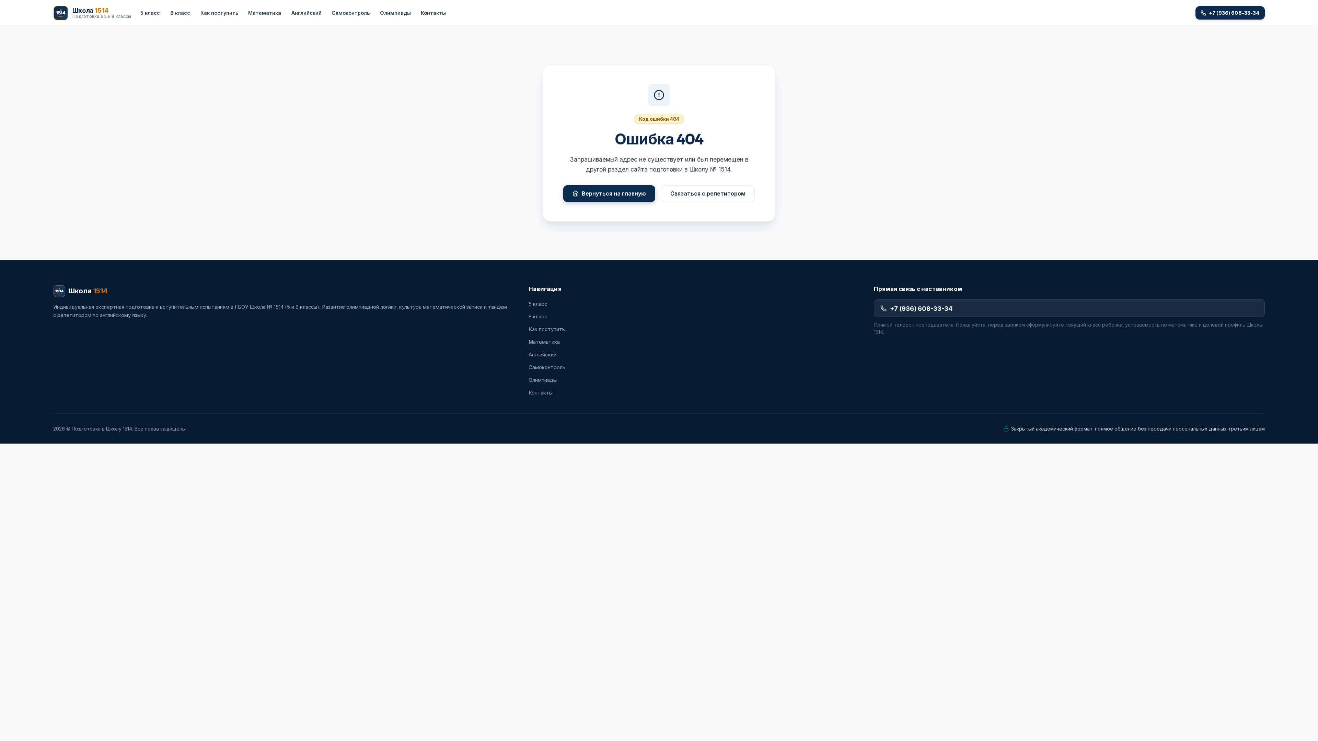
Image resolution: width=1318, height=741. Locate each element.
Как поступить (219, 13)
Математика (264, 13)
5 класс (150, 13)
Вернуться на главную (614, 193)
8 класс (180, 13)
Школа (87, 291)
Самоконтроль (351, 13)
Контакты (433, 13)
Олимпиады (395, 13)
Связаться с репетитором (707, 193)
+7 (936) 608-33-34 (921, 308)
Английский (306, 13)
